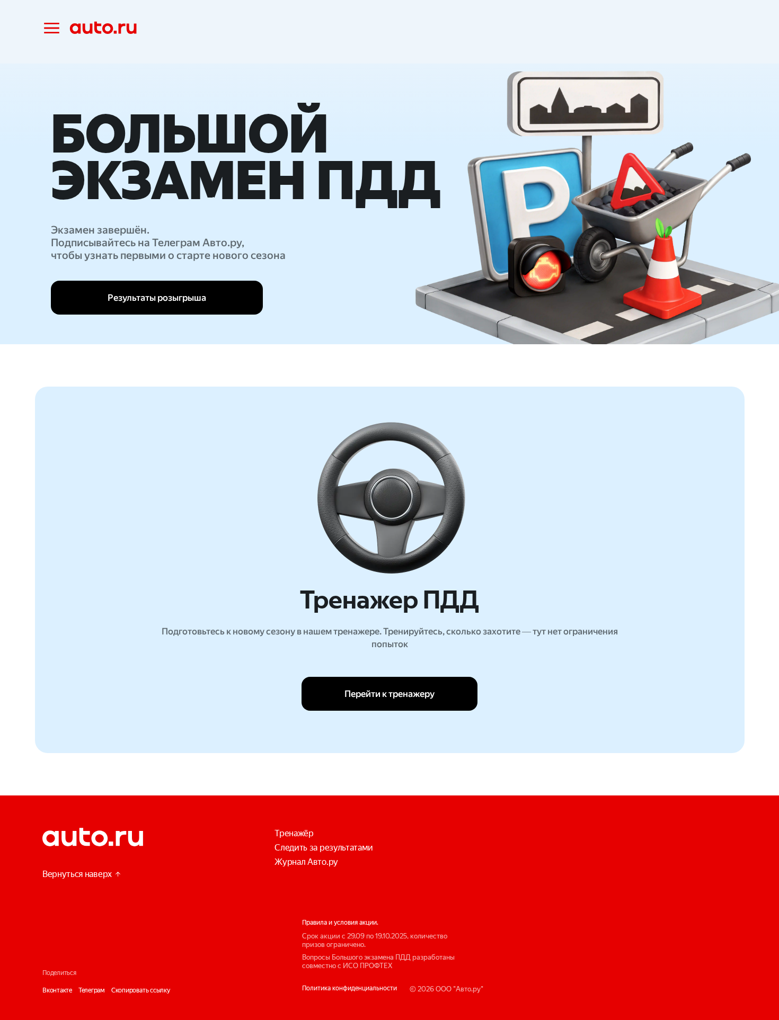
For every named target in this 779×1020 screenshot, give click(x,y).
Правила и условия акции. (340, 922)
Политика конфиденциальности (349, 988)
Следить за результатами (324, 848)
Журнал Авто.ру (306, 862)
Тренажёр (294, 833)
